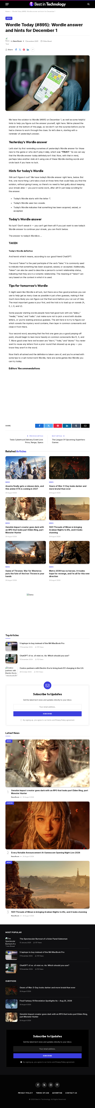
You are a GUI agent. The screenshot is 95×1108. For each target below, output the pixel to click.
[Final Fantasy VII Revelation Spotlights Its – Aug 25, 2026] (11, 1004)
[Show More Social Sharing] (33, 50)
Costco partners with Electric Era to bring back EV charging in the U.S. (52, 668)
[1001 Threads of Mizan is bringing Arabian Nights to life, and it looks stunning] (69, 508)
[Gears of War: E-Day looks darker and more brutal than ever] (69, 467)
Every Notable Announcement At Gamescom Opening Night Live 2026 (45, 852)
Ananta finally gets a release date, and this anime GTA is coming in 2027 (24, 487)
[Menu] (7, 4)
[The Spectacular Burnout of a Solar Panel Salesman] (11, 942)
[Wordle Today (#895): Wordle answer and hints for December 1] (47, 83)
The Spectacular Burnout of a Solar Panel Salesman (43, 939)
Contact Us (71, 1093)
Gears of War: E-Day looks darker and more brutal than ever (67, 487)
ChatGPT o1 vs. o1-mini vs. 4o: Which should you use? (44, 655)
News (9, 18)
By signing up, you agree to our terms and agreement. (49, 720)
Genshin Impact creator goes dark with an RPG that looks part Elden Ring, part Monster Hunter (24, 530)
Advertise (57, 1093)
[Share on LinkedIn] (28, 50)
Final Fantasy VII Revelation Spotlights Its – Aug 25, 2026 (46, 1001)
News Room (17, 41)
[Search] (88, 4)
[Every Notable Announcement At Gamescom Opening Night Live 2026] (47, 825)
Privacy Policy (60, 720)
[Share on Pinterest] (24, 50)
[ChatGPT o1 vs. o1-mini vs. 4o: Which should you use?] (11, 658)
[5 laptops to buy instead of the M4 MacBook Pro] (11, 646)
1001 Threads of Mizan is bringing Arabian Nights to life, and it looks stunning (65, 530)
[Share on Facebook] (16, 50)
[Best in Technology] (47, 4)
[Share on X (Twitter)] (20, 50)
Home (7, 11)
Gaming (10, 803)
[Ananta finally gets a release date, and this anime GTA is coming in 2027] (25, 467)
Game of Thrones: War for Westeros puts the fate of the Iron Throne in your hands (24, 574)
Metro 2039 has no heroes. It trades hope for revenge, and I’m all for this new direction (69, 574)
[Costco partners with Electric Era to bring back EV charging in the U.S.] (11, 671)
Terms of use (42, 1093)
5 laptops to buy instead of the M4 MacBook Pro (42, 643)
